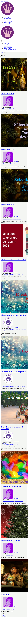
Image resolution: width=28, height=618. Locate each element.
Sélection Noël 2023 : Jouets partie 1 (13, 372)
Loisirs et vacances (8, 21)
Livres (16, 386)
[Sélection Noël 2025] (14, 91)
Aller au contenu (4, 1)
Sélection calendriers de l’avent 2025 (13, 260)
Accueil (2, 52)
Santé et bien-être (7, 22)
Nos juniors (16, 327)
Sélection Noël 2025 (7, 94)
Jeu (11, 274)
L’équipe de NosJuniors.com (10, 23)
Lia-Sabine (16, 106)
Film (4, 609)
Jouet (4, 108)
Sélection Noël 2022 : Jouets (10, 540)
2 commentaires (6, 443)
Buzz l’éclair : (5, 595)
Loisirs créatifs (21, 386)
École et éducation (7, 18)
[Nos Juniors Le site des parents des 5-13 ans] (7, 15)
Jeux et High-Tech (7, 20)
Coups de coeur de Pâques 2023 (11, 486)
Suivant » (5, 616)
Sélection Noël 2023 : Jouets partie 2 (13, 315)
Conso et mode (7, 17)
